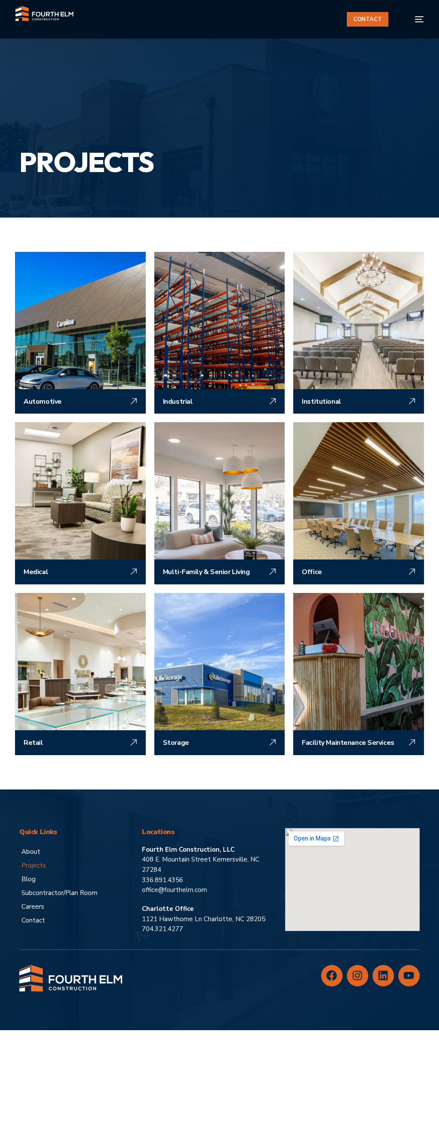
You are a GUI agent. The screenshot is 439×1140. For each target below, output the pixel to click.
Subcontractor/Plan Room (59, 893)
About (30, 851)
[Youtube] (409, 975)
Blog (28, 879)
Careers (32, 906)
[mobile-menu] (414, 19)
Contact (33, 920)
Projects (33, 865)
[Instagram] (357, 975)
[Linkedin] (383, 975)
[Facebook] (332, 975)
